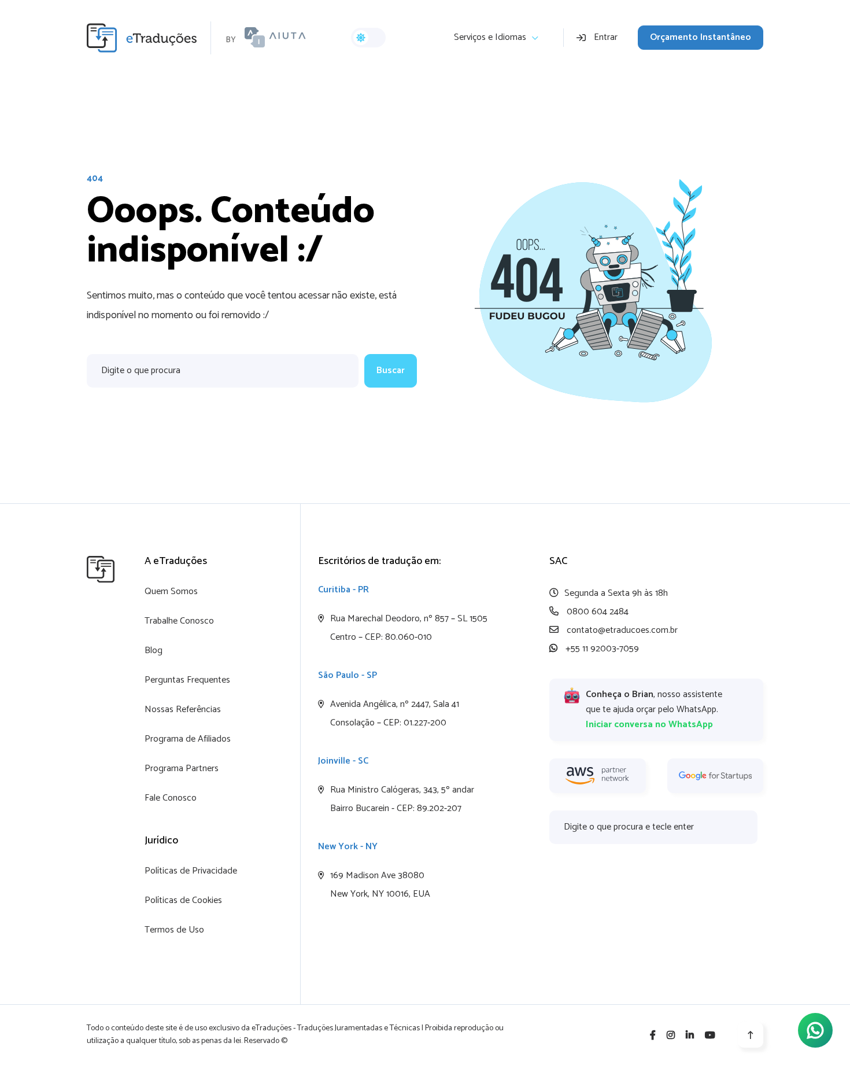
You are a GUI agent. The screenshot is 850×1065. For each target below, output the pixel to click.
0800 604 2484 (596, 612)
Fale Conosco (171, 798)
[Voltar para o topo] (750, 1035)
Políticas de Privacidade (191, 871)
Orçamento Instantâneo (700, 37)
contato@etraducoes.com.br (621, 630)
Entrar (606, 37)
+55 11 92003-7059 (601, 649)
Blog (153, 650)
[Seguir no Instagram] (671, 1036)
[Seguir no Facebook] (653, 1036)
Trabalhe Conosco (179, 621)
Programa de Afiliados (188, 739)
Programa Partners (182, 768)
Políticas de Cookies (183, 900)
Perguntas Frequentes (187, 680)
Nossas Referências (183, 709)
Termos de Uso (174, 930)
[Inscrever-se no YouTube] (710, 1036)
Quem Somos (171, 591)
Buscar (390, 370)
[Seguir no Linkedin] (690, 1036)
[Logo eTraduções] (149, 37)
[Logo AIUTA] (275, 37)
